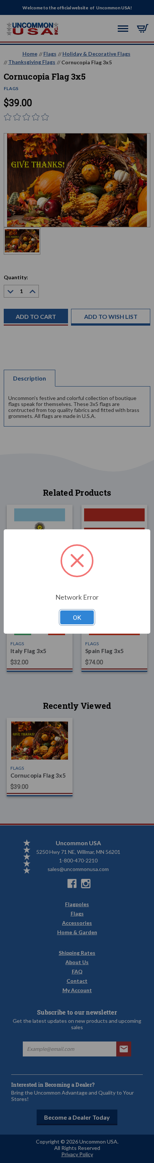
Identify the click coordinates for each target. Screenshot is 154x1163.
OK (77, 617)
